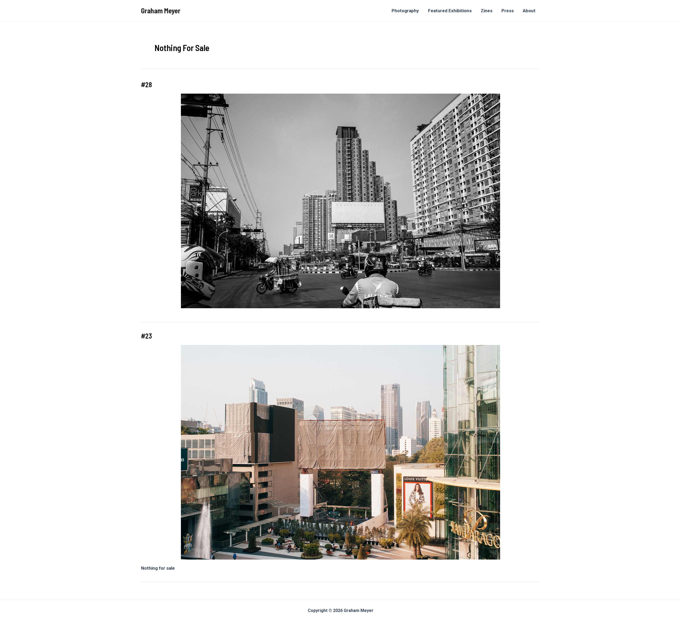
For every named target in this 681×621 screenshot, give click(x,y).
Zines (486, 10)
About (529, 10)
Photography (405, 10)
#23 (146, 336)
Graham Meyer (160, 10)
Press (507, 10)
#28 (146, 84)
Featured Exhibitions (450, 10)
